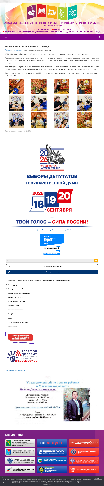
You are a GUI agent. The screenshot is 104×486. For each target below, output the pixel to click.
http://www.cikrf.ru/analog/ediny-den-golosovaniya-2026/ (52, 230)
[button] (6, 37)
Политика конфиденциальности (16, 370)
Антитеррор (12, 285)
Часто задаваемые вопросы (18, 322)
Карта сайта (12, 326)
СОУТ (10, 318)
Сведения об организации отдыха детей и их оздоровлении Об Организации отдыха (39, 281)
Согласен (97, 478)
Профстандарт (13, 305)
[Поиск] (96, 260)
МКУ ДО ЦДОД (14, 435)
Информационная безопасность (20, 289)
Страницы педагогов (15, 297)
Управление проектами (16, 301)
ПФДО (10, 314)
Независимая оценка (15, 310)
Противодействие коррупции (19, 293)
